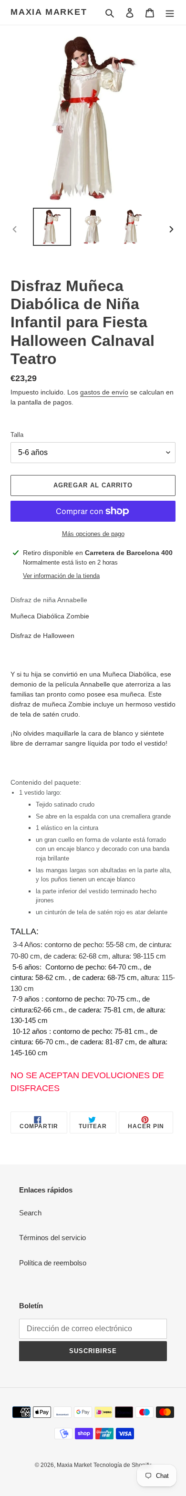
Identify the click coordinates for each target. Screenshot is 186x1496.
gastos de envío (104, 392)
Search (30, 1213)
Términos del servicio (52, 1237)
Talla (16, 434)
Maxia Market (48, 12)
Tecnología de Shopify (122, 1465)
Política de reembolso (52, 1263)
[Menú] (170, 12)
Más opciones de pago (93, 533)
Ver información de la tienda (61, 575)
